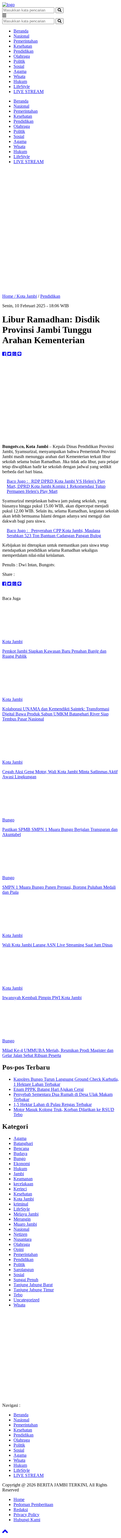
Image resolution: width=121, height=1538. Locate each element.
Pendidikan (23, 51)
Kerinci (20, 1188)
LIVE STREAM (29, 91)
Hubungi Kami (27, 1519)
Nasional (21, 36)
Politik (19, 61)
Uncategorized (26, 1299)
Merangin (22, 1219)
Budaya (20, 1153)
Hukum (20, 81)
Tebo (18, 1294)
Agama (20, 71)
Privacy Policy (26, 1514)
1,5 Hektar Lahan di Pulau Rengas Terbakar (53, 1104)
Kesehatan (23, 46)
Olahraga (22, 56)
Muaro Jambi (25, 1224)
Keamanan (23, 1178)
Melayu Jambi (26, 1214)
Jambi (19, 1173)
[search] (59, 10)
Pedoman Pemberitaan (33, 1504)
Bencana (21, 1148)
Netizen (20, 1234)
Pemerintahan (26, 41)
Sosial (19, 66)
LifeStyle (22, 86)
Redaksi (21, 1509)
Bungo (20, 1158)
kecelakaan (23, 1183)
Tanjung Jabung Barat (33, 1284)
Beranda (21, 31)
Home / (9, 296)
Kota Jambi (27, 296)
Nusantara (23, 1239)
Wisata (19, 76)
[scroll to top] (5, 1533)
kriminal (21, 1204)
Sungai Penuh (26, 1279)
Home (19, 1499)
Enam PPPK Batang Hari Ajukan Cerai (49, 1089)
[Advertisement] (60, 229)
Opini (19, 1249)
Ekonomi (22, 1163)
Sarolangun (24, 1269)
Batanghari (23, 1143)
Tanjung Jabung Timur (34, 1289)
